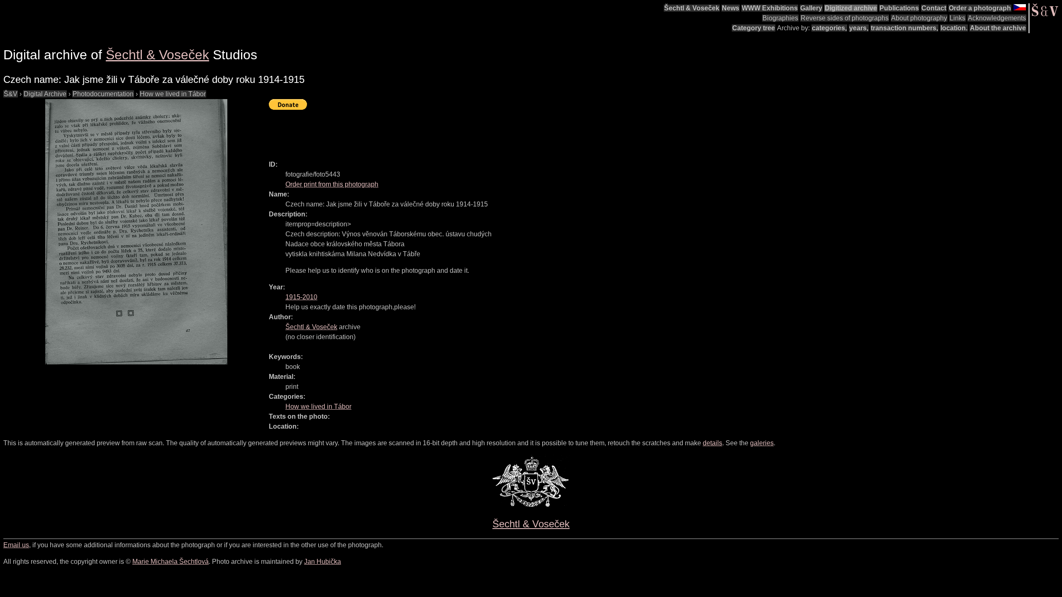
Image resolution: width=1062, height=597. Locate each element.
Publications (899, 8)
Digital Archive (45, 93)
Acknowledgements (997, 18)
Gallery (811, 8)
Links (957, 18)
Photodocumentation (103, 93)
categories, (829, 28)
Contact (933, 8)
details (712, 443)
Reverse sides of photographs (845, 18)
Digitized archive (851, 8)
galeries (762, 443)
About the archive (998, 28)
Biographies (780, 18)
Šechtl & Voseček (691, 8)
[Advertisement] (420, 131)
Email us (16, 544)
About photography (919, 18)
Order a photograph (980, 8)
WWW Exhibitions (770, 8)
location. (953, 28)
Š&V (10, 93)
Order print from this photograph (331, 184)
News (730, 8)
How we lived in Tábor (173, 93)
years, (858, 28)
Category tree (753, 28)
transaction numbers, (904, 28)
